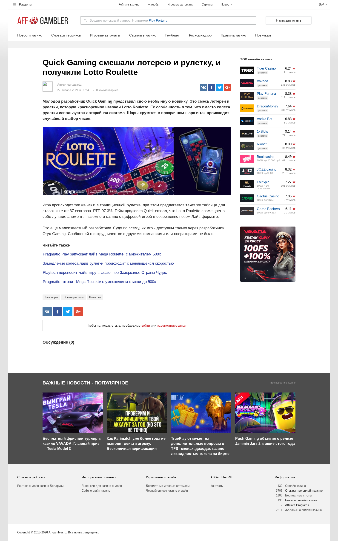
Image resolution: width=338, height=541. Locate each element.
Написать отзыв (288, 20)
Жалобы (153, 4)
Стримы (207, 4)
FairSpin (263, 182)
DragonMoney (267, 106)
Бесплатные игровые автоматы (167, 486)
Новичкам (263, 35)
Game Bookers (268, 208)
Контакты (216, 486)
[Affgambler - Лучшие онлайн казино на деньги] (43, 21)
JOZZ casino (266, 169)
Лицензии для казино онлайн (102, 486)
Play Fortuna (158, 20)
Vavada (262, 81)
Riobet (261, 144)
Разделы (25, 4)
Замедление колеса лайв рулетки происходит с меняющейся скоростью (108, 263)
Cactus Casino (268, 196)
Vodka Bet (264, 119)
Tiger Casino (266, 68)
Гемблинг (172, 35)
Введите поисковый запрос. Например (128, 20)
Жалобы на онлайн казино (303, 510)
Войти (323, 4)
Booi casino (265, 156)
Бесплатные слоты (298, 495)
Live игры (51, 297)
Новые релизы (73, 297)
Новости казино (29, 35)
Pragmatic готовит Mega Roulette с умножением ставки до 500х (99, 282)
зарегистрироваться (172, 325)
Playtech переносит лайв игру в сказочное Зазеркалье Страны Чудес (105, 272)
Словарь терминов (66, 35)
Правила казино (233, 35)
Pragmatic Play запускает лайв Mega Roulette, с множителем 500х (102, 254)
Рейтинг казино (128, 4)
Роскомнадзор (200, 35)
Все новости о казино (282, 382)
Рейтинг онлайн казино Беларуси (40, 486)
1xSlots (262, 131)
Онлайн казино (295, 486)
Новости (226, 4)
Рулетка (95, 297)
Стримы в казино (142, 35)
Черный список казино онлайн (167, 490)
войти (145, 325)
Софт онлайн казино (96, 490)
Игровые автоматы (180, 4)
